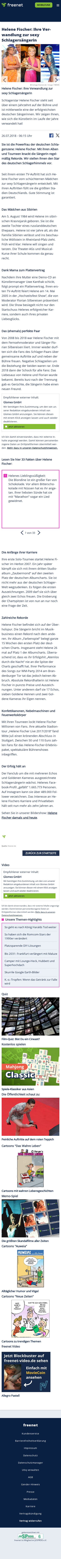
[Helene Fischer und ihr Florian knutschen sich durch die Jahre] (30, 63)
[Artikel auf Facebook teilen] (51, 135)
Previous (5, 80)
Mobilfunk (43, 4)
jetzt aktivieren (16, 426)
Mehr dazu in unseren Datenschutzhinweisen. (32, 447)
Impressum (30, 1448)
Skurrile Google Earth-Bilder (22, 972)
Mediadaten (31, 1499)
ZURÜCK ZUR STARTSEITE (41, 853)
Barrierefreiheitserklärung (30, 1440)
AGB (30, 1477)
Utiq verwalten (30, 1469)
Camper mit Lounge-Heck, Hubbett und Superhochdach (29, 963)
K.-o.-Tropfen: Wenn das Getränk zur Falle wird (31, 981)
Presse (30, 1491)
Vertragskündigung (30, 1513)
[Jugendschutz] (30, 1536)
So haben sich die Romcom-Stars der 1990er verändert (28, 936)
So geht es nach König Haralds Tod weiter (30, 927)
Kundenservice (30, 1433)
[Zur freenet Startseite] (12, 4)
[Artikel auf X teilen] (57, 135)
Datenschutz (30, 1455)
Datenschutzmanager (30, 1462)
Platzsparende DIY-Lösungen (23, 945)
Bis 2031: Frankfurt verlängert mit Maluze (31, 954)
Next (56, 80)
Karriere (30, 1506)
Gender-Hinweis (30, 1484)
